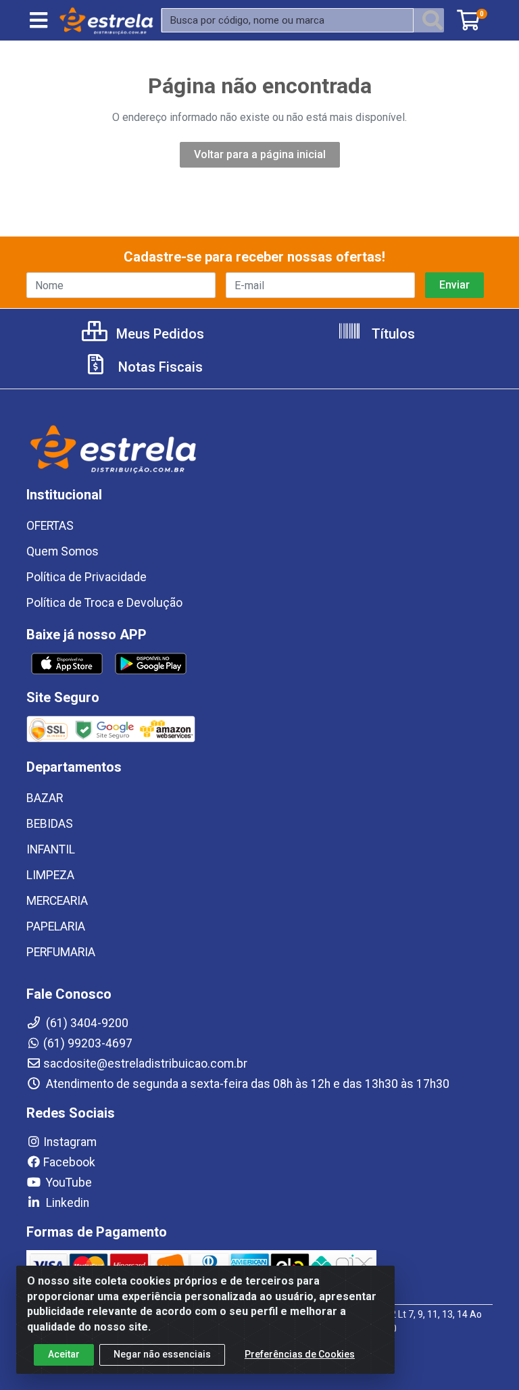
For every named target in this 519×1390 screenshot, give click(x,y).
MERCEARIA (57, 901)
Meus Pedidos (158, 334)
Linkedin (66, 1203)
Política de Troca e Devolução (104, 603)
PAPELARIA (55, 926)
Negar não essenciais (162, 1354)
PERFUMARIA (60, 952)
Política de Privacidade (86, 577)
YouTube (67, 1182)
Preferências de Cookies (300, 1354)
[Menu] (38, 20)
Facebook (69, 1162)
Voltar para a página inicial (260, 154)
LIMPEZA (50, 875)
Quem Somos (62, 551)
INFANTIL (50, 849)
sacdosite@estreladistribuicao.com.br (145, 1063)
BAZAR (44, 798)
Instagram (70, 1142)
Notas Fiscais (159, 367)
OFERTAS (50, 525)
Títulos (391, 334)
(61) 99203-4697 (87, 1043)
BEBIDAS (49, 823)
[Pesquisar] (432, 20)
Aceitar (64, 1354)
